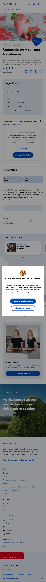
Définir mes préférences (23, 308)
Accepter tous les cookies (23, 301)
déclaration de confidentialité (20, 289)
